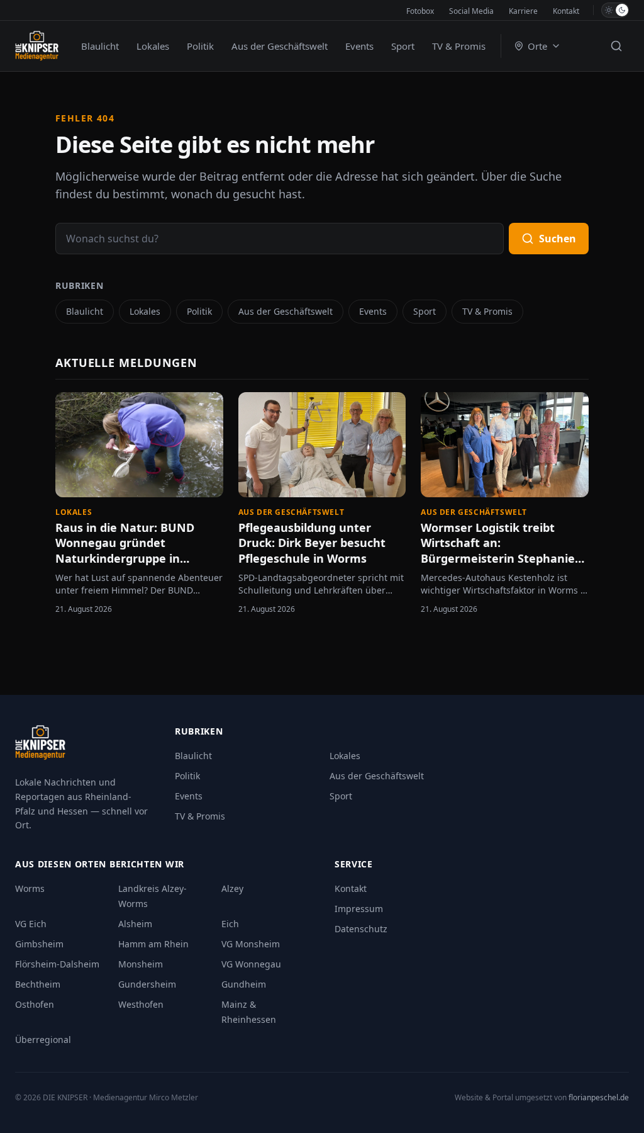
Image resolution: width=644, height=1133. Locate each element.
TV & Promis (459, 46)
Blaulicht (100, 46)
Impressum (359, 909)
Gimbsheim (39, 944)
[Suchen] (616, 46)
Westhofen (141, 1004)
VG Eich (31, 924)
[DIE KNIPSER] (36, 46)
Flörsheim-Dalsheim (57, 964)
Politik (200, 46)
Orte (537, 46)
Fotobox (420, 11)
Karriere (523, 11)
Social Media (471, 11)
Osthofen (34, 1004)
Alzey (232, 888)
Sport (402, 46)
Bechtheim (37, 984)
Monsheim (140, 964)
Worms (30, 888)
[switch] (615, 10)
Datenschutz (361, 929)
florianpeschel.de (599, 1097)
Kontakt (566, 11)
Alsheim (135, 924)
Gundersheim (147, 984)
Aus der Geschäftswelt (279, 46)
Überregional (43, 1040)
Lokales (152, 46)
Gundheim (243, 984)
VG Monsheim (250, 944)
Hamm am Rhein (153, 944)
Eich (230, 924)
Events (359, 46)
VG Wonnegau (251, 964)
